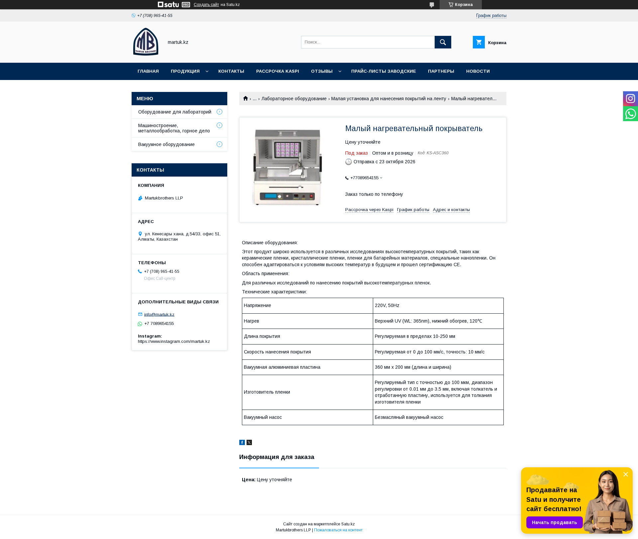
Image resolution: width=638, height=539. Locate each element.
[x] (249, 443)
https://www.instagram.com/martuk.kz (174, 341)
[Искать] (443, 42)
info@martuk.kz (159, 314)
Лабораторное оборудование (294, 98)
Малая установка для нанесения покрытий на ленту (388, 98)
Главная (148, 71)
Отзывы (322, 71)
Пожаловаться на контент (338, 530)
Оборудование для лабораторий (174, 112)
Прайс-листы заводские (383, 71)
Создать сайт (206, 4)
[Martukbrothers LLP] (146, 54)
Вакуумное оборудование (166, 144)
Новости (478, 71)
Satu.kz (348, 524)
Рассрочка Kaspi (277, 71)
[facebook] (242, 443)
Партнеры (441, 71)
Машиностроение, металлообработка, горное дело (174, 128)
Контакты (231, 71)
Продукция (185, 71)
